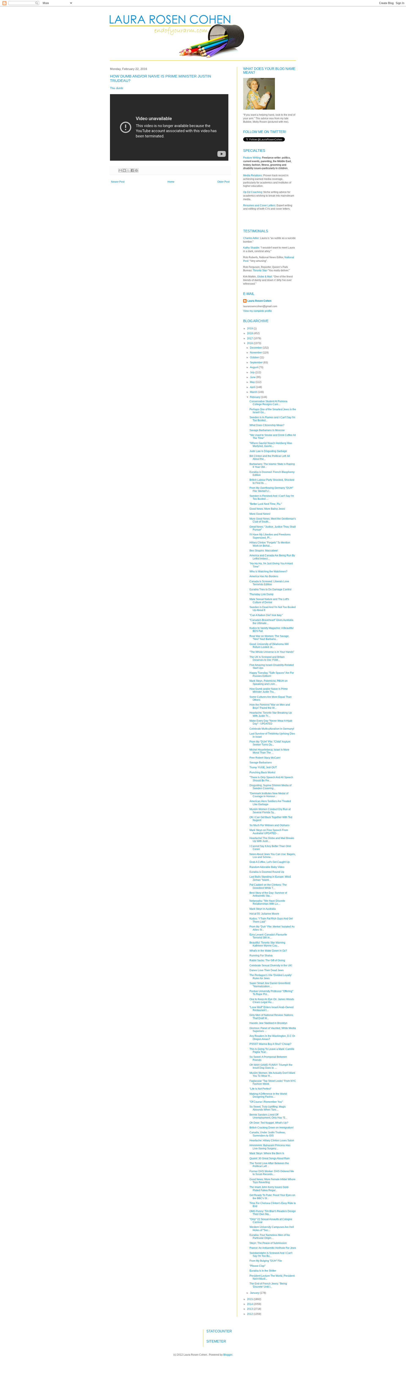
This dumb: (117, 88)
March (254, 392)
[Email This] (120, 170)
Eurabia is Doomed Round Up (267, 871)
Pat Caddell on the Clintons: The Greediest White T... (268, 886)
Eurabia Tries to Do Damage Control (270, 589)
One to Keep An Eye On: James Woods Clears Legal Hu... (272, 1001)
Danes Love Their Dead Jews (267, 970)
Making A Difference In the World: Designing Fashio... (268, 1095)
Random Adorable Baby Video (267, 867)
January (255, 1292)
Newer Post (117, 181)
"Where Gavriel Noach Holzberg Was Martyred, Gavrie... (271, 445)
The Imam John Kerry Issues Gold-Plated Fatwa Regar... (269, 1189)
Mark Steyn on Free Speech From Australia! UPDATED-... (269, 832)
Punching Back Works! (262, 772)
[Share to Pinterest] (136, 170)
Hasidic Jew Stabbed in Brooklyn (268, 1023)
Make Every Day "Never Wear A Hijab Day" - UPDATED (271, 722)
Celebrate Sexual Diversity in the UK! (271, 965)
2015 (250, 1299)
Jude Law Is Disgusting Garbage (268, 451)
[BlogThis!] (124, 170)
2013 (250, 1308)
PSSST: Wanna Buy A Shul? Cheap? (270, 1044)
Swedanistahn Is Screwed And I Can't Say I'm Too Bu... (271, 1254)
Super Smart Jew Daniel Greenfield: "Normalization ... (270, 985)
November (256, 352)
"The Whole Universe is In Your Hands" (272, 651)
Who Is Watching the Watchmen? (268, 571)
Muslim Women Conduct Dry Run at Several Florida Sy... (270, 811)
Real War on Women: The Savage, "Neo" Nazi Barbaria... (269, 638)
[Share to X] (128, 170)
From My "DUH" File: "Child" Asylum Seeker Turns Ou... (270, 743)
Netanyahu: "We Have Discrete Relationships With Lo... (267, 902)
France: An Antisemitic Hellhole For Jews (273, 1247)
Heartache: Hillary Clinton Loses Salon (272, 1140)
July (252, 372)
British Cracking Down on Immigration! (272, 1127)
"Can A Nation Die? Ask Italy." (266, 615)
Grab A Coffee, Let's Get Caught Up (270, 862)
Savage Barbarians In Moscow (267, 430)
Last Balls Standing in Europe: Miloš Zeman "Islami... (270, 878)
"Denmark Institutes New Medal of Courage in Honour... (269, 795)
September (256, 362)
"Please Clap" (257, 1265)
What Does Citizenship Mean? (267, 425)
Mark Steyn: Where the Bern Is (267, 1153)
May (252, 382)
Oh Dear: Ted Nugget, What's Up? (269, 1122)
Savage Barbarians (261, 762)
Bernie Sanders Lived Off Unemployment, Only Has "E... (268, 1116)
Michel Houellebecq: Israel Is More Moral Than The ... (269, 751)
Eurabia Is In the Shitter (263, 1270)
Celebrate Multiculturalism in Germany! (272, 728)
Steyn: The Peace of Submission (268, 1243)
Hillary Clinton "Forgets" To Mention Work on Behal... (270, 544)
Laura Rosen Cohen (259, 300)
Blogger (227, 1354)
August (254, 367)
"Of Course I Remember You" (266, 1101)
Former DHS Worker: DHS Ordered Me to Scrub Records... (272, 1173)
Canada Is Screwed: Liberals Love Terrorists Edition (269, 583)
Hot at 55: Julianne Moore (264, 913)
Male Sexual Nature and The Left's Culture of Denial (269, 601)
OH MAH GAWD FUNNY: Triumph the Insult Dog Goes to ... (271, 1066)
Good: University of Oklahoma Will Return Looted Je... (269, 646)
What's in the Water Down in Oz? (268, 950)
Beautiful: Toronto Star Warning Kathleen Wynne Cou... (267, 944)
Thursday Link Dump (261, 594)
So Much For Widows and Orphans (269, 825)
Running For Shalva (261, 955)
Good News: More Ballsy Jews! (267, 508)
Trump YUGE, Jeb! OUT (263, 767)
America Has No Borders (264, 576)
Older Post (223, 181)
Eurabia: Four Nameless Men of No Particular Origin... (270, 1236)
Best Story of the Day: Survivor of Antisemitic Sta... (268, 894)
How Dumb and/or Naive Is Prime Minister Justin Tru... (269, 690)
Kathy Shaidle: (251, 247)
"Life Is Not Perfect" (260, 1088)
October (255, 357)
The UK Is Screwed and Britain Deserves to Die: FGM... (267, 658)
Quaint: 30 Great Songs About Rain (270, 1158)
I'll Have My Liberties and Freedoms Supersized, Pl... (270, 536)
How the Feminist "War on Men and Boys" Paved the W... (270, 706)
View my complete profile (257, 311)
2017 (250, 338)
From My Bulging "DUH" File (266, 1260)
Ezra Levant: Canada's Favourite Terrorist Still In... (268, 936)
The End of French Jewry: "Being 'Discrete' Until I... (268, 1285)
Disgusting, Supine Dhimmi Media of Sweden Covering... (270, 787)
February (255, 397)
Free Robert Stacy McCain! (265, 757)
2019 (250, 328)
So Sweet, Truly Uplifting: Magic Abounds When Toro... (268, 1108)
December (256, 347)
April (253, 387)
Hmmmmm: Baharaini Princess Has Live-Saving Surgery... (270, 1147)
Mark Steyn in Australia (263, 908)
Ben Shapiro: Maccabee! (264, 550)
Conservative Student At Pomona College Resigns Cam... (268, 403)
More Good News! (260, 513)
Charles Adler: (251, 238)
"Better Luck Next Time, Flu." (266, 503)
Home (170, 181)
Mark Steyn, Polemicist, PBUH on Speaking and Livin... (269, 682)
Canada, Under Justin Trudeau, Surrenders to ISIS (268, 1134)
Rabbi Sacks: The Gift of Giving (267, 960)
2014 (250, 1304)
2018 (250, 333)
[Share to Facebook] (132, 170)
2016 (250, 343)
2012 (250, 1314)
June (253, 377)
